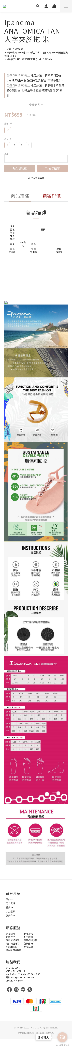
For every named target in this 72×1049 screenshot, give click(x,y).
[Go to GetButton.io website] (62, 1045)
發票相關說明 (30, 940)
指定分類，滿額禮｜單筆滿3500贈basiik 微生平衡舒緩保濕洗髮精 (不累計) (35, 90)
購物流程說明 (12, 940)
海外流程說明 (12, 943)
